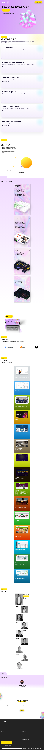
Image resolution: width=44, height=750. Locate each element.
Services (2, 733)
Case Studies (2, 736)
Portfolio (2, 734)
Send (22, 710)
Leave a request (9, 316)
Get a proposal (38, 2)
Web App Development (25, 734)
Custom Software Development (26, 733)
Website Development (25, 737)
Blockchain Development (25, 739)
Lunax (4, 2)
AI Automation (24, 731)
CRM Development (24, 736)
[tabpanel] (22, 684)
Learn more (4, 52)
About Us (2, 731)
